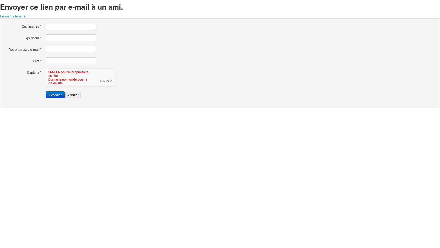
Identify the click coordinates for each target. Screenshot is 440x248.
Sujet (36, 61)
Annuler (73, 95)
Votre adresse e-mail (25, 49)
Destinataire (31, 26)
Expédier (55, 95)
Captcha (34, 72)
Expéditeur (32, 38)
